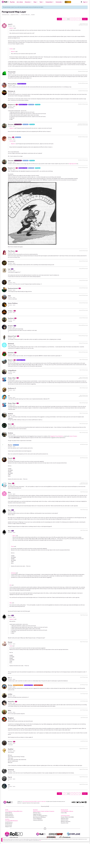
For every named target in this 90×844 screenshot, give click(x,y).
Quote (14, 26)
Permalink (10, 26)
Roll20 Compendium (9, 817)
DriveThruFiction (8, 823)
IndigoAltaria (12, 370)
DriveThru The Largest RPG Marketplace (11, 820)
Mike (9, 710)
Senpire (10, 326)
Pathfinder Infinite (64, 818)
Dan (9, 510)
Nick (9, 424)
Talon (10, 483)
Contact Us (39, 801)
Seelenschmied (13, 288)
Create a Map (64, 812)
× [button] (88, 839)
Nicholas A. (11, 91)
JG (9, 396)
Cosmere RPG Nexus (37, 818)
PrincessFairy (12, 84)
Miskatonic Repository (65, 821)
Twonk (10, 458)
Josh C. (10, 24)
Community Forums (5, 14)
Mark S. (10, 360)
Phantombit (11, 72)
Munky (10, 685)
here (40, 840)
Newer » (85, 19)
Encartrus (11, 261)
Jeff (9, 281)
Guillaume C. (12, 388)
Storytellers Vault (64, 823)
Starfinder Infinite (64, 820)
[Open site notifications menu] (81, 2)
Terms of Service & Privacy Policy (28, 801)
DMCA (35, 801)
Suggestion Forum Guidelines (56, 436)
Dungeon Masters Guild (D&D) (67, 817)
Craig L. (10, 311)
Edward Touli (12, 336)
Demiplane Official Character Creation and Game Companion (43, 810)
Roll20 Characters (9, 814)
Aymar (10, 445)
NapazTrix (11, 702)
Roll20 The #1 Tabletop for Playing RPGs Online (13, 810)
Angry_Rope (12, 378)
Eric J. (10, 678)
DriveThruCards (8, 825)
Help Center (44, 801)
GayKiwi (10, 749)
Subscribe (68, 2)
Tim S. (10, 777)
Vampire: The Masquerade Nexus (40, 815)
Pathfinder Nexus (36, 812)
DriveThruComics (9, 822)
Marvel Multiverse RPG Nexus (39, 817)
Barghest (11, 718)
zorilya (10, 694)
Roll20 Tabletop (8, 812)
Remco (10, 742)
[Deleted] (11, 344)
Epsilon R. (11, 28)
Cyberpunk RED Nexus (38, 820)
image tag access (72, 163)
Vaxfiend (11, 318)
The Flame (11, 251)
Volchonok (13, 573)
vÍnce (10, 137)
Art (9, 785)
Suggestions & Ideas (15, 14)
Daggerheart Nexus (37, 814)
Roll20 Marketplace (9, 815)
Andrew (11, 49)
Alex (9, 492)
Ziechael (11, 124)
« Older (59, 19)
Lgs (9, 269)
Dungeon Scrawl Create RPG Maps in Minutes (67, 810)
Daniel (10, 642)
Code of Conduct (73, 436)
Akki (9, 296)
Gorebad (11, 353)
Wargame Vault (8, 826)
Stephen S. (11, 105)
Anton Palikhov (13, 303)
